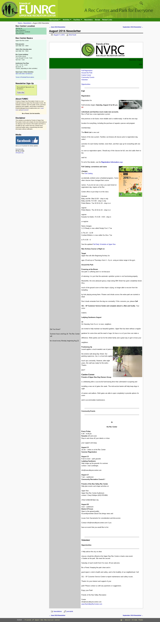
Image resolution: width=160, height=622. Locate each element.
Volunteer (84, 80)
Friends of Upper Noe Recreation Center (42, 620)
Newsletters (88, 20)
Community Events (87, 77)
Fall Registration (86, 70)
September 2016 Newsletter (133, 27)
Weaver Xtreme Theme (134, 620)
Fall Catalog (88, 173)
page (112, 162)
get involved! (24, 110)
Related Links (107, 20)
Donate (97, 20)
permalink (69, 611)
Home (20, 23)
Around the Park (86, 73)
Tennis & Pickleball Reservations (25, 77)
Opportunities (85, 84)
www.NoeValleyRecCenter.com (91, 604)
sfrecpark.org (19, 152)
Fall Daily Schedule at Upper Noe (104, 244)
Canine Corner (86, 75)
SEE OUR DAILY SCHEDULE (24, 73)
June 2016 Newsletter (57, 27)
